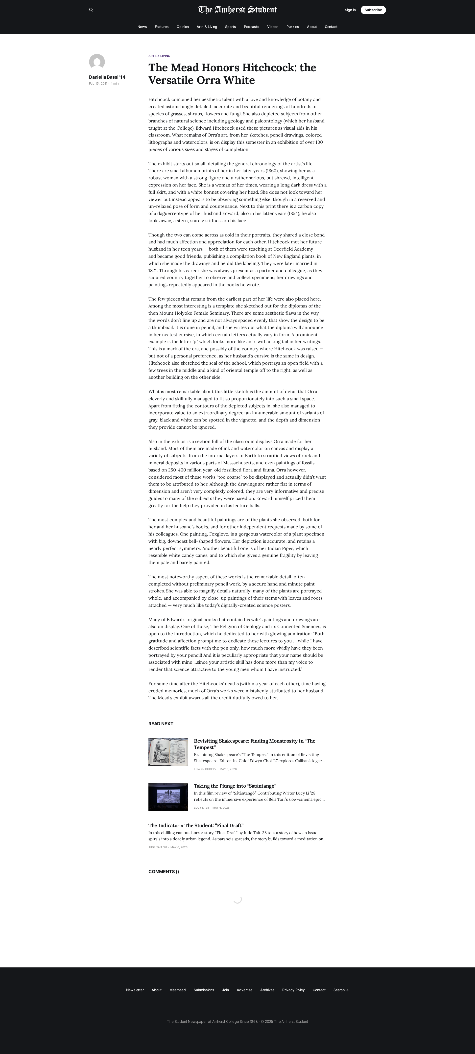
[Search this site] (91, 10)
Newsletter (135, 990)
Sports (230, 26)
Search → (341, 990)
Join (225, 990)
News (142, 26)
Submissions (204, 990)
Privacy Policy (293, 990)
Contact (331, 26)
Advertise (244, 990)
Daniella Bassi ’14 (107, 77)
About (312, 26)
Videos (273, 26)
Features (162, 26)
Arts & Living (207, 26)
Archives (267, 990)
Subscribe (373, 10)
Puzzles (292, 26)
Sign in (350, 10)
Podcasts (251, 26)
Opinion (183, 26)
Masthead (177, 990)
